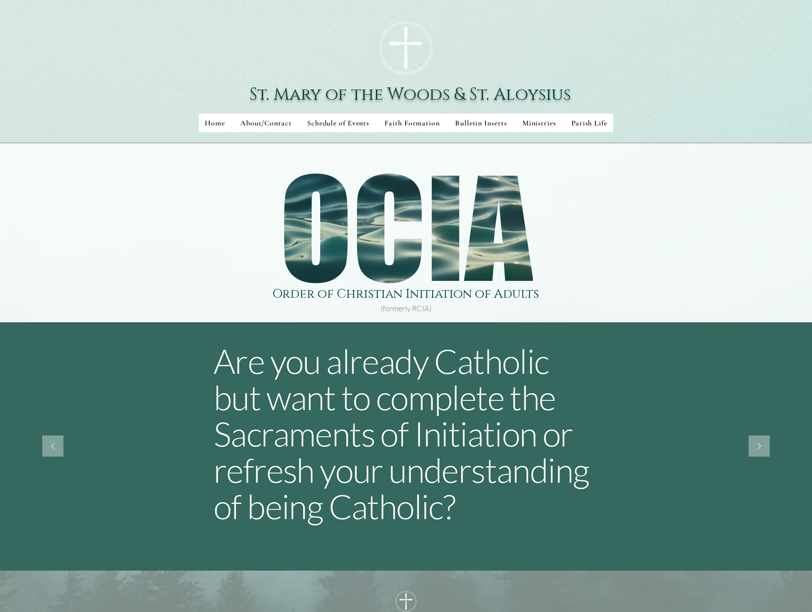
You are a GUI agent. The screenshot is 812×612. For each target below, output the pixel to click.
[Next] (759, 446)
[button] (338, 123)
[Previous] (52, 446)
